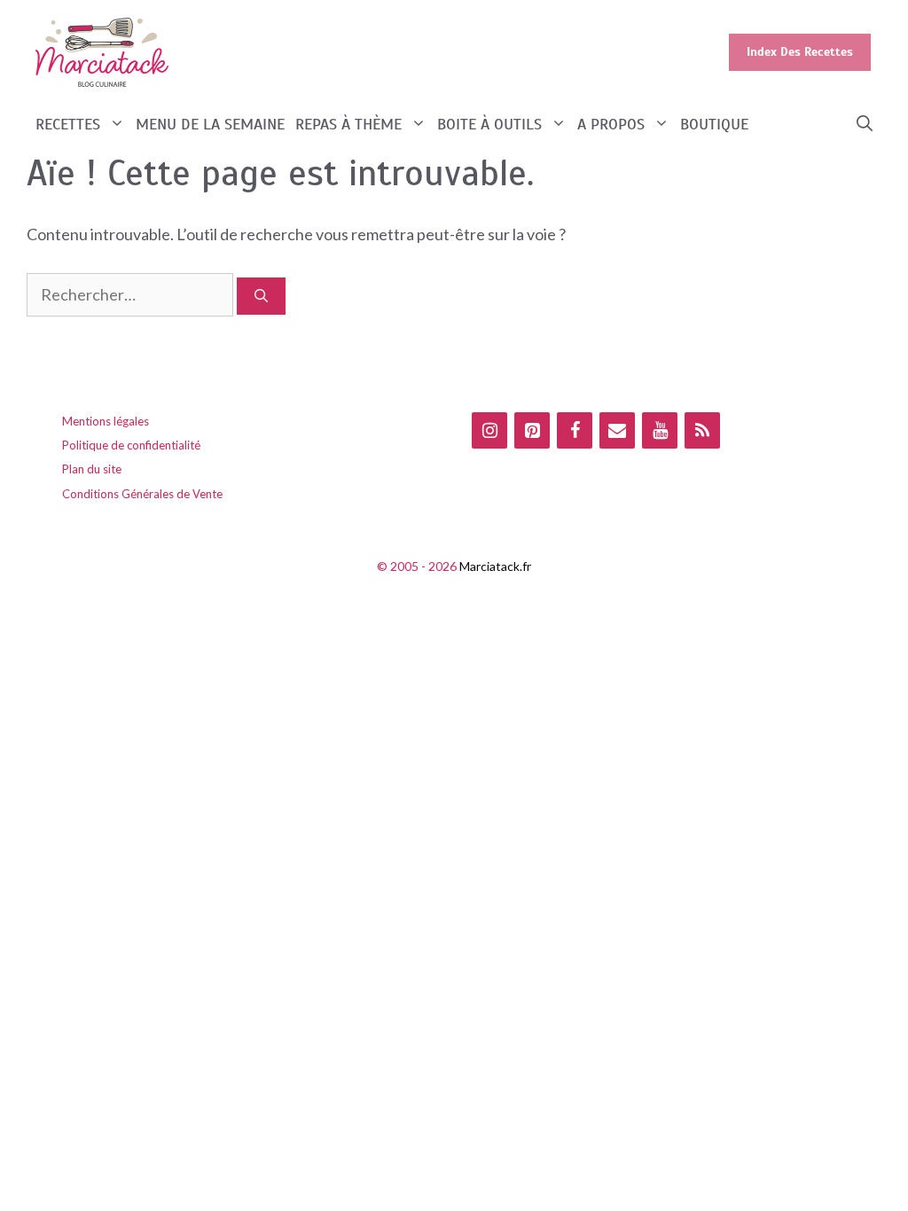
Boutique (714, 124)
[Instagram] (489, 430)
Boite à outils (489, 124)
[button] (864, 125)
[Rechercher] (261, 296)
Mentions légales (105, 421)
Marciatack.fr (495, 566)
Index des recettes (800, 51)
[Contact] (617, 430)
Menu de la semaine (210, 124)
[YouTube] (659, 430)
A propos (611, 124)
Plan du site (91, 469)
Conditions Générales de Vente (142, 494)
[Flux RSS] (702, 430)
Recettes (67, 124)
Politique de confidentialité (131, 445)
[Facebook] (574, 430)
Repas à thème (348, 124)
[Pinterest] (532, 430)
